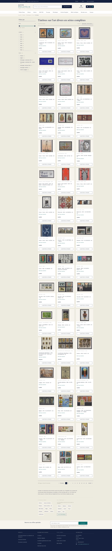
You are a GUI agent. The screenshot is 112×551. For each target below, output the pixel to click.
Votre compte (60, 532)
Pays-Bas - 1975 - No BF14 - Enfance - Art (46, 297)
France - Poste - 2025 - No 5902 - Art (46, 240)
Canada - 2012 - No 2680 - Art (45, 467)
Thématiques (55, 12)
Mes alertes (59, 543)
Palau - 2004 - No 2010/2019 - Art (64, 410)
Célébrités (60, 508)
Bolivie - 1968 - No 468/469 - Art (45, 268)
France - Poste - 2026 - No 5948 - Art (46, 155)
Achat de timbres (22, 539)
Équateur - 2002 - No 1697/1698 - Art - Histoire (65, 241)
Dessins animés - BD (48, 505)
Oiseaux (59, 505)
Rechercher (67, 6)
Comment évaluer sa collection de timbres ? (26, 536)
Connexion (59, 538)
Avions (65, 508)
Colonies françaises (64, 12)
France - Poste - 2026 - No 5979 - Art (65, 99)
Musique (40, 505)
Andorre (34, 12)
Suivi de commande (90, 1)
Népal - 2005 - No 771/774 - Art (64, 467)
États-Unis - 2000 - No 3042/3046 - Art (84, 212)
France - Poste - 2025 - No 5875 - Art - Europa (84, 325)
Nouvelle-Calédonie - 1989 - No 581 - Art (65, 383)
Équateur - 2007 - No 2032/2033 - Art (84, 240)
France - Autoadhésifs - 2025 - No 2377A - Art (46, 325)
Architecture (41, 514)
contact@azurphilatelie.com (83, 544)
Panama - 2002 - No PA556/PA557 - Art (84, 467)
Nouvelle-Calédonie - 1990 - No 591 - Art (84, 383)
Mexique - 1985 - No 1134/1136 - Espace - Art (83, 269)
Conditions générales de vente (44, 540)
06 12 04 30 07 (23, 1)
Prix (20, 23)
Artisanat (40, 511)
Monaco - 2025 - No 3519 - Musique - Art (84, 156)
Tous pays (48, 12)
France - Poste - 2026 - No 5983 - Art (46, 99)
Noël (63, 511)
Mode (50, 508)
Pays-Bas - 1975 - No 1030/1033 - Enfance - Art (64, 297)
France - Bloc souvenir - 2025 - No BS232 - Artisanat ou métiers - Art (46, 184)
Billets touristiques (74, 12)
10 (79, 483)
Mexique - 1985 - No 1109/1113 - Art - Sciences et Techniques (65, 269)
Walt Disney (41, 508)
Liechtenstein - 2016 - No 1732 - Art (65, 155)
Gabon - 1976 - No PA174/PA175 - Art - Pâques (46, 128)
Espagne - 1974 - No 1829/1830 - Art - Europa (65, 128)
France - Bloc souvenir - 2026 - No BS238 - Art (65, 71)
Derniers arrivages (87, 23)
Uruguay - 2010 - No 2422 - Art (45, 382)
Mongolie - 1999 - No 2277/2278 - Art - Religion (46, 439)
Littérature (46, 511)
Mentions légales (41, 538)
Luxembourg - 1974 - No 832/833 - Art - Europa (46, 43)
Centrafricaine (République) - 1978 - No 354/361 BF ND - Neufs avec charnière (46, 354)
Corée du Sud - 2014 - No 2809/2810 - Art (84, 439)
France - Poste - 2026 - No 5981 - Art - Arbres (84, 71)
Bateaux (64, 505)
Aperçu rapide (54, 31)
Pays (21, 53)
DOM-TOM (41, 12)
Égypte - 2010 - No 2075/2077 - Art (46, 410)
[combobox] (47, 6)
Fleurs (69, 508)
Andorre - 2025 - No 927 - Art (83, 353)
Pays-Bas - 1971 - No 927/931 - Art (84, 296)
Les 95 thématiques (62, 514)
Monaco (29, 12)
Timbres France (22, 12)
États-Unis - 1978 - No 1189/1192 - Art (65, 212)
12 (81, 483)
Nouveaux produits (22, 542)
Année (21, 32)
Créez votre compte (61, 540)
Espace (59, 511)
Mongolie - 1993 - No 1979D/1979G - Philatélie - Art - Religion (84, 411)
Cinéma (51, 511)
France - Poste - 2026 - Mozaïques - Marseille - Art (65, 43)
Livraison (39, 535)
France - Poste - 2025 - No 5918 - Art (46, 212)
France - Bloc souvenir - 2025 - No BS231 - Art (65, 184)
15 (86, 483)
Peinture (69, 505)
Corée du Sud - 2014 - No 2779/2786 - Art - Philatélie (65, 439)
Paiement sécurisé (41, 545)
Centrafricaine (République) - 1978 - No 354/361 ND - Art (65, 354)
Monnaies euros (84, 12)
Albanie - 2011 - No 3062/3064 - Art (84, 127)
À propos (91, 12)
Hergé (46, 508)
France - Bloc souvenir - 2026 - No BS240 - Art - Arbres (46, 71)
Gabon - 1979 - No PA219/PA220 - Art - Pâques (84, 100)
